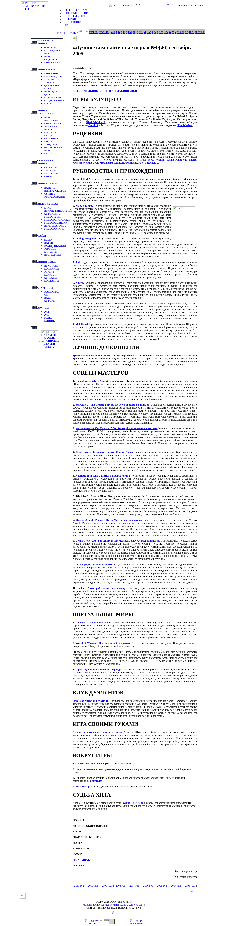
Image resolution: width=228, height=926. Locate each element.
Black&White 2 (95, 122)
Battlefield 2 (151, 162)
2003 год (190, 885)
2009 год (107, 885)
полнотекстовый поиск (190, 5)
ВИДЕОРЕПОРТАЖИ (57, 219)
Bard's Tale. (83, 303)
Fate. (79, 262)
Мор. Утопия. (84, 205)
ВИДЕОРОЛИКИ (54, 228)
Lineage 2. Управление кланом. (94, 622)
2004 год (176, 885)
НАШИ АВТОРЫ (49, 299)
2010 (46, 314)
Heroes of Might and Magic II (90, 700)
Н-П (197, 32)
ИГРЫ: (93, 32)
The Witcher (185, 125)
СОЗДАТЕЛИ (52, 144)
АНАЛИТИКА (52, 123)
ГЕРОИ (48, 141)
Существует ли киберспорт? (92, 763)
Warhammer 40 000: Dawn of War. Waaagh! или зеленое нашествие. (116, 428)
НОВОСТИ (50, 47)
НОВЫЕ (104, 32)
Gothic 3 (93, 125)
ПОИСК (168, 4)
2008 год (120, 885)
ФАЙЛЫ (42, 235)
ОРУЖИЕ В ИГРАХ (51, 128)
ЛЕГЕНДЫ (50, 167)
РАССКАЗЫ (51, 173)
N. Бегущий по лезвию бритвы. (96, 564)
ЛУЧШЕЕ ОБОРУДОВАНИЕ (55, 195)
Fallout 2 (49, 346)
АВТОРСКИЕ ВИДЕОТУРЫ (52, 215)
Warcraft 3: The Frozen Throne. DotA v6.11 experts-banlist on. (113, 404)
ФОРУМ (61, 32)
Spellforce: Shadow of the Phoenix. (92, 355)
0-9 (113, 32)
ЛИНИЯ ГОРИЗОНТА (45, 112)
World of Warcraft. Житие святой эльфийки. (103, 643)
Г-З (186, 32)
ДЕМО (48, 239)
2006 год (148, 885)
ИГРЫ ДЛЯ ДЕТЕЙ (50, 93)
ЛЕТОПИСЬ (51, 138)
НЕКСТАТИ (51, 265)
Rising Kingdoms (177, 159)
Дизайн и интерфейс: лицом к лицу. (97, 732)
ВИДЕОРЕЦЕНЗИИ (55, 222)
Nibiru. (80, 282)
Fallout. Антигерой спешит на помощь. (102, 588)
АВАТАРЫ (50, 277)
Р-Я (202, 32)
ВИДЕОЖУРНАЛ (54, 100)
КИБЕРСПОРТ (52, 97)
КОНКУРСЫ (51, 268)
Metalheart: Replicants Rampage (118, 162)
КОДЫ (48, 103)
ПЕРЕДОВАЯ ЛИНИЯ (45, 42)
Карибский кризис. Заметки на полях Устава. (102, 475)
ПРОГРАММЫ (52, 254)
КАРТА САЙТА (123, 5)
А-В (181, 32)
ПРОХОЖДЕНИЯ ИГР (76, 13)
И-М (191, 32)
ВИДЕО (73, 32)
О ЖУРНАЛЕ (45, 287)
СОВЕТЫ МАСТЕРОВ (76, 16)
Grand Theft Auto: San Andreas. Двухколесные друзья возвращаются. (118, 540)
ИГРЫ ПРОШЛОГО (51, 119)
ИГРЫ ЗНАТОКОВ (55, 225)
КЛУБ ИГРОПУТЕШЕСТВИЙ (58, 209)
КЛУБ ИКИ (69, 19)
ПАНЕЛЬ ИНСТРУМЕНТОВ (55, 189)
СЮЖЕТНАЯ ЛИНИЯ (45, 162)
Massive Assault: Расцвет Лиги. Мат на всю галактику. (109, 520)
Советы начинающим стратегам (95, 769)
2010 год (93, 885)
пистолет (97, 780)
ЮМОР (48, 176)
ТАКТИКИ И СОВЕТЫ (51, 81)
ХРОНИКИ (50, 170)
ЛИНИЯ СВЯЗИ (46, 261)
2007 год (134, 885)
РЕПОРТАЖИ (52, 62)
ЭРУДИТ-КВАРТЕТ (50, 273)
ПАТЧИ (48, 242)
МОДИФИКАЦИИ (55, 245)
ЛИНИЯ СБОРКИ (47, 183)
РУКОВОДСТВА (54, 76)
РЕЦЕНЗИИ (51, 73)
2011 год (79, 885)
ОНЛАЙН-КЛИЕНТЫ (50, 250)
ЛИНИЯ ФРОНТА (48, 69)
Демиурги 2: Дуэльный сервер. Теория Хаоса (104, 452)
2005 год (162, 885)
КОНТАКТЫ (51, 280)
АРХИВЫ (43, 307)
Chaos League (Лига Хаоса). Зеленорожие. (100, 381)
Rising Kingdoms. (86, 238)
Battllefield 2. (83, 179)
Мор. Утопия (156, 159)
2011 (46, 311)
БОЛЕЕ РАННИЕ (49, 319)
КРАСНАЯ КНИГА (50, 134)
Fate (140, 162)
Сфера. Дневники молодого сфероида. (99, 669)
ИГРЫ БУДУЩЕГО (51, 58)
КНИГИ (48, 153)
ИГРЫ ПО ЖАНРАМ (75, 10)
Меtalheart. (82, 324)
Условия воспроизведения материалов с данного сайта (114, 904)
